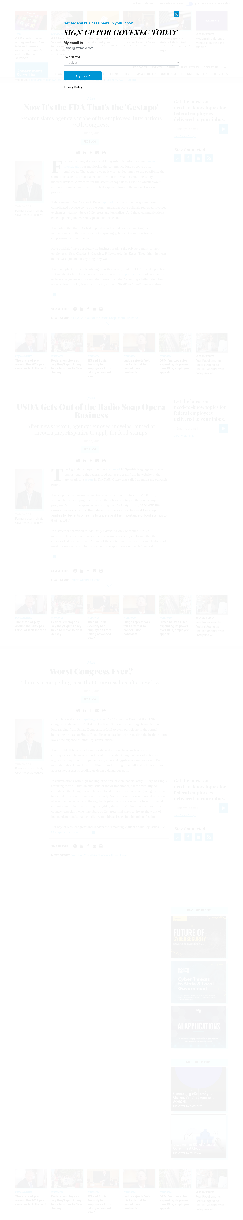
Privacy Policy (73, 87)
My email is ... (75, 43)
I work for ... (74, 57)
